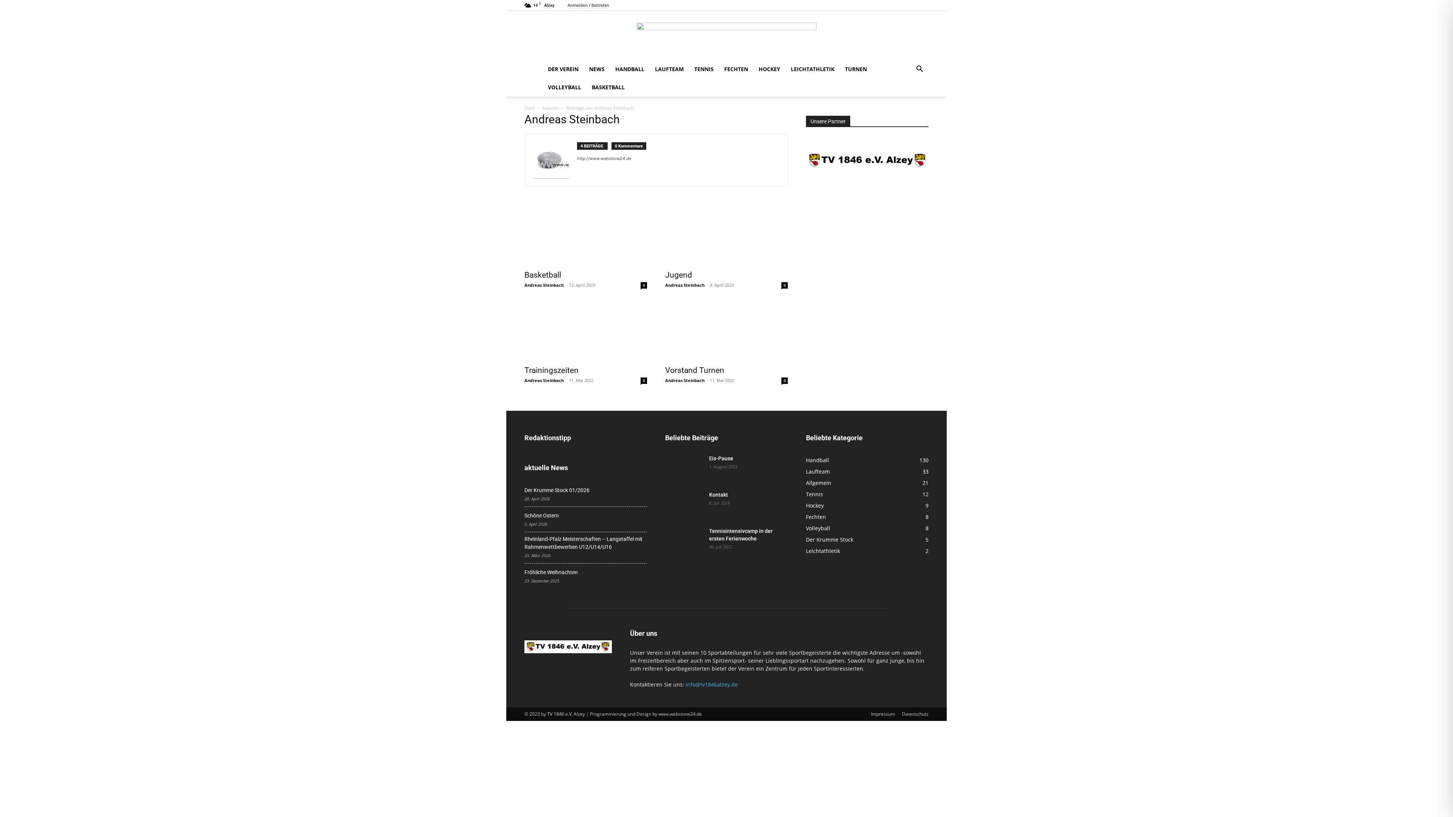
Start (529, 108)
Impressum (883, 714)
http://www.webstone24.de (604, 158)
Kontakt (718, 495)
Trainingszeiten (551, 370)
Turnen (856, 69)
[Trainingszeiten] (585, 330)
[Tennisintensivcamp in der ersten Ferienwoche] (684, 540)
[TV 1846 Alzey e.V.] (726, 36)
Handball (629, 69)
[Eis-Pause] (684, 468)
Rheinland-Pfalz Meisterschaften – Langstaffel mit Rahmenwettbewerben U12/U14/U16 (583, 543)
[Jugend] (726, 235)
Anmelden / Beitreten (588, 5)
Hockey (769, 69)
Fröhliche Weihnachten (551, 572)
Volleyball (564, 87)
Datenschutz (915, 714)
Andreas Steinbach (544, 285)
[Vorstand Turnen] (726, 330)
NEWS (597, 69)
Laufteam (669, 69)
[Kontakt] (684, 504)
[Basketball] (585, 235)
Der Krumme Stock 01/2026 (557, 490)
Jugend (678, 275)
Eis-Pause (721, 458)
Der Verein (563, 69)
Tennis (704, 69)
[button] (919, 69)
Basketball (608, 87)
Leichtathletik (812, 69)
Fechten (736, 69)
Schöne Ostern (541, 516)
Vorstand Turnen (694, 370)
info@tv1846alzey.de (712, 684)
